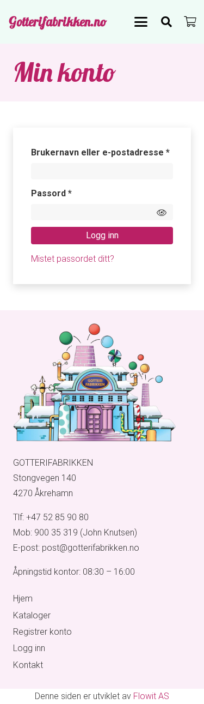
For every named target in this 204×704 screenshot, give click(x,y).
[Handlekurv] (190, 22)
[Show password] (161, 212)
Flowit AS (151, 696)
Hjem (23, 598)
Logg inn (102, 235)
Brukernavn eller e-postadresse (102, 152)
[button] (140, 21)
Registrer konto (42, 632)
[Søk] (166, 21)
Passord (68, 193)
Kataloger (32, 615)
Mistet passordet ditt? (72, 259)
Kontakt (28, 665)
